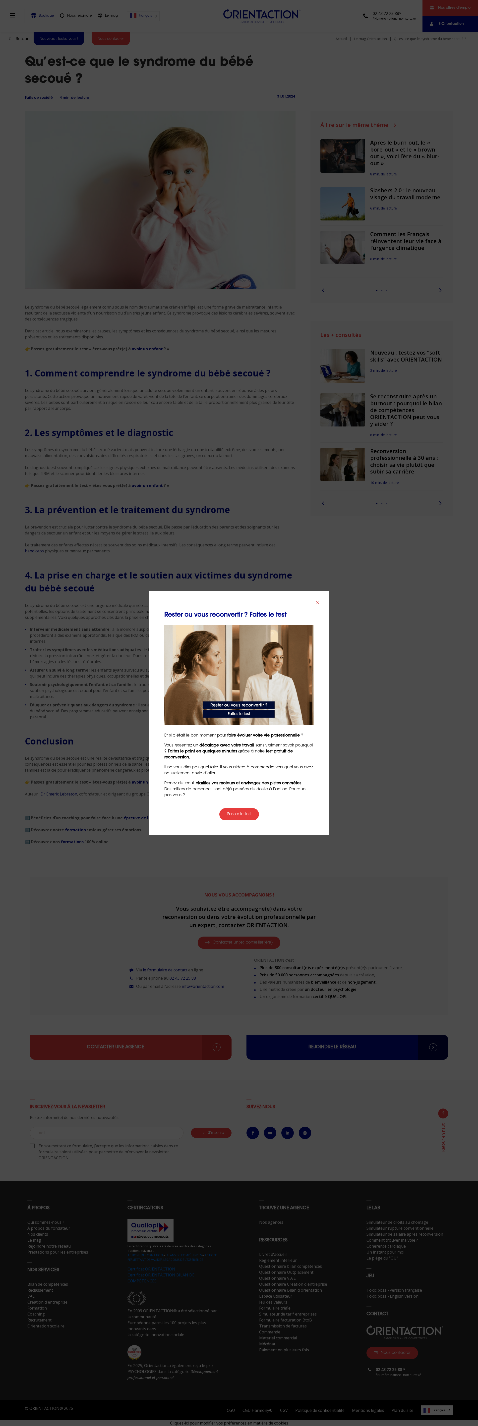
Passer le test (239, 814)
